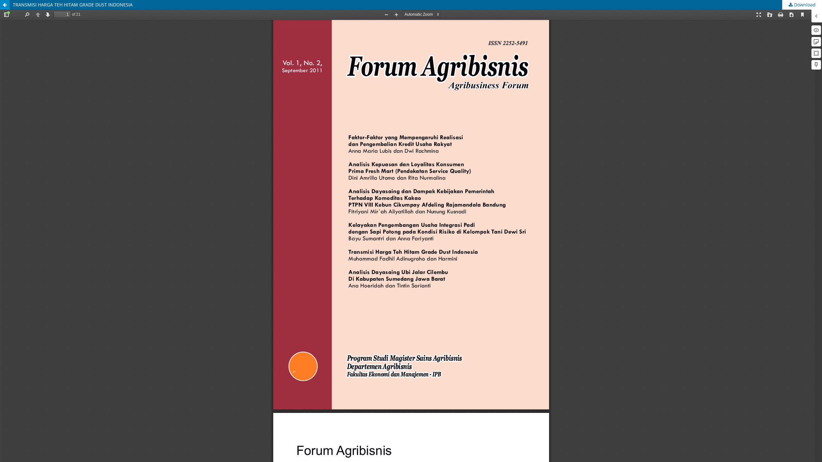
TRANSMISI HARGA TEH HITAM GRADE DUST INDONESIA (73, 5)
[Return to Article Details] (5, 5)
